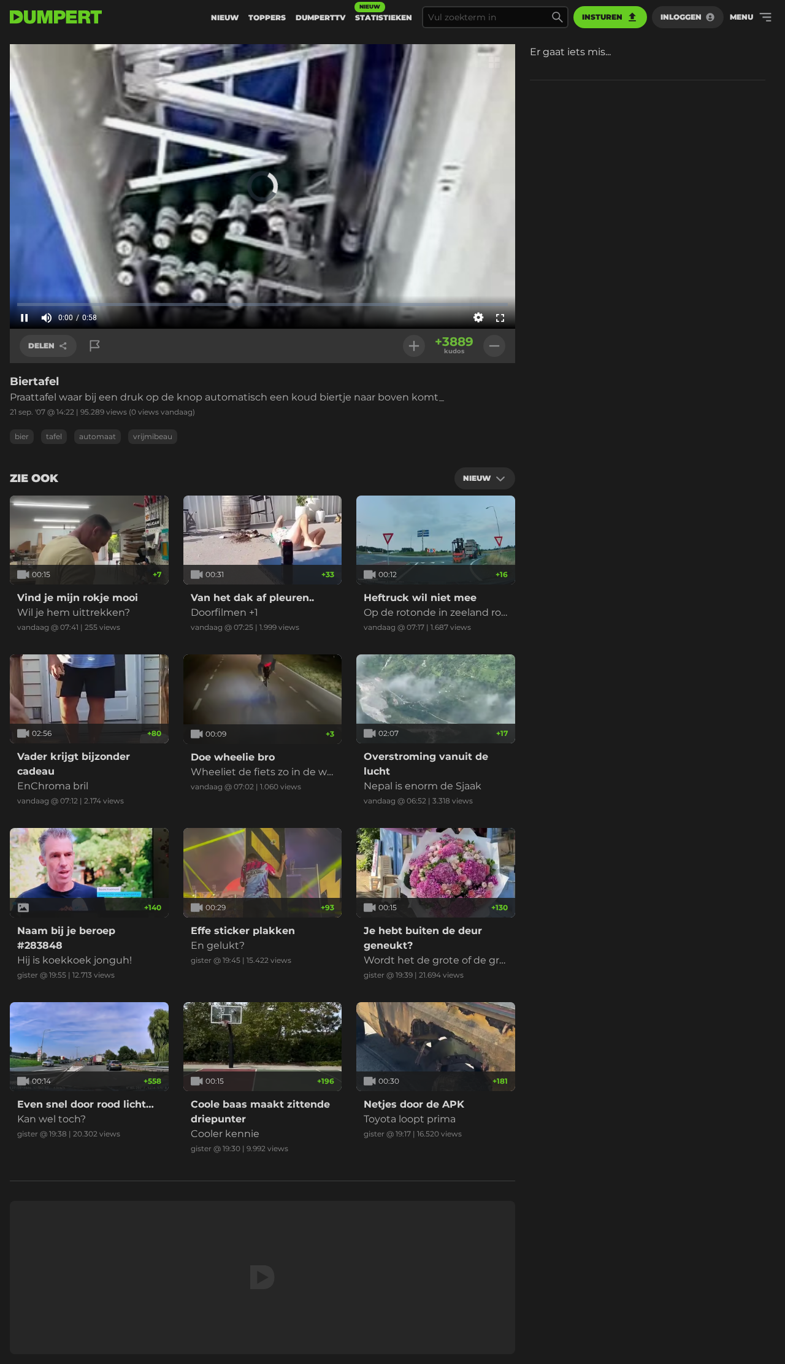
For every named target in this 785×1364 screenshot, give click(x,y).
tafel (54, 436)
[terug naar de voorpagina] (56, 17)
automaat (97, 436)
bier (22, 436)
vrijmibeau (152, 436)
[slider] (262, 304)
